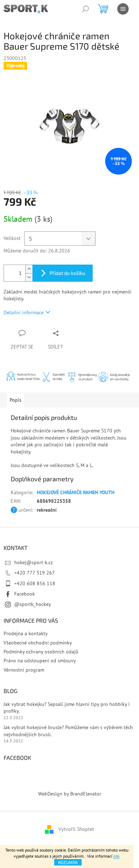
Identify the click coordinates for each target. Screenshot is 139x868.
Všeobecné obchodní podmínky (38, 642)
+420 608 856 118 (34, 583)
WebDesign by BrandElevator (69, 794)
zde (116, 856)
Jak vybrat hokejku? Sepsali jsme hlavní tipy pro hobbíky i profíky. (67, 707)
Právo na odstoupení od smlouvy (40, 660)
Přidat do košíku (67, 273)
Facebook (24, 594)
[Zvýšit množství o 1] (28, 269)
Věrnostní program (24, 670)
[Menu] (123, 9)
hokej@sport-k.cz (33, 562)
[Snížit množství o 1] (28, 277)
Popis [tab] (15, 400)
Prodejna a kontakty (26, 633)
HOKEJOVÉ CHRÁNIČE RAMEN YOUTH (75, 492)
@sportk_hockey (32, 604)
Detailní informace (23, 312)
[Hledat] (85, 9)
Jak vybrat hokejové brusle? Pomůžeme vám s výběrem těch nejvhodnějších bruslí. (68, 730)
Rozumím (68, 862)
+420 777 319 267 (34, 573)
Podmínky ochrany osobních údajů (41, 651)
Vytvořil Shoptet (76, 829)
